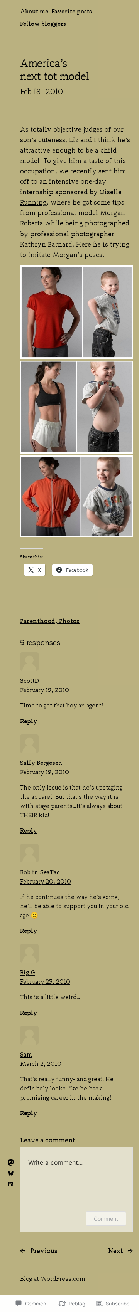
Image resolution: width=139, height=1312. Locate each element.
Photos (69, 620)
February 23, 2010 (45, 980)
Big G (27, 971)
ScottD (29, 679)
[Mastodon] (11, 1162)
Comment (106, 1218)
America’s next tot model (54, 68)
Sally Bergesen (41, 762)
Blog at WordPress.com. (53, 1277)
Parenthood (37, 620)
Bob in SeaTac (40, 871)
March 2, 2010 (40, 1062)
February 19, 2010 (44, 689)
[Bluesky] (11, 1173)
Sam (26, 1053)
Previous (44, 1250)
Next (115, 1250)
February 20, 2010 (45, 880)
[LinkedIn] (11, 1184)
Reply (28, 720)
